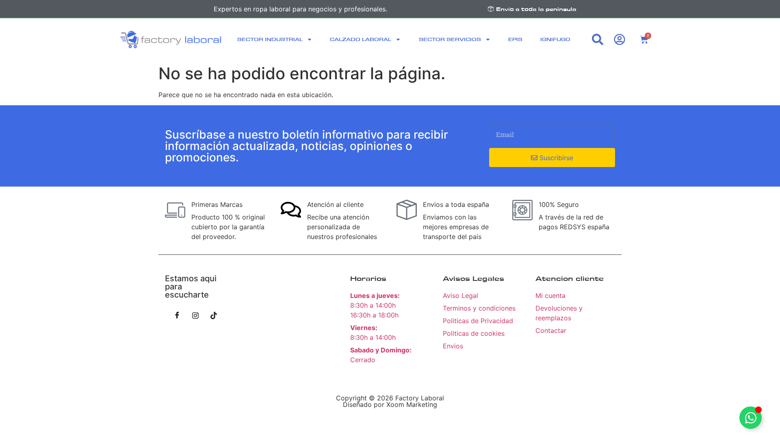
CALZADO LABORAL (360, 39)
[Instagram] (195, 315)
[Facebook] (177, 315)
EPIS (515, 39)
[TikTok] (214, 315)
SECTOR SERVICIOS (450, 39)
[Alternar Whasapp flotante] (750, 417)
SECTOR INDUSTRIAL (270, 39)
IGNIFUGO (555, 39)
